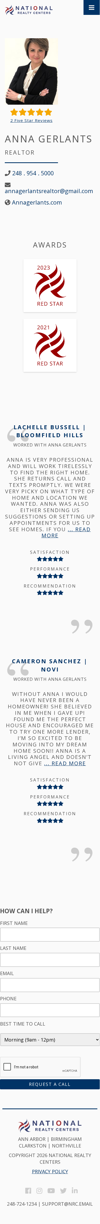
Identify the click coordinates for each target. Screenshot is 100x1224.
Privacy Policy (50, 1171)
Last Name (13, 948)
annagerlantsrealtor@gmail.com (49, 191)
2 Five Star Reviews (31, 120)
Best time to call (22, 1024)
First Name (14, 923)
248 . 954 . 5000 (33, 173)
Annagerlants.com (37, 202)
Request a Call (50, 1084)
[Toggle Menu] (92, 7)
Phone (8, 999)
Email (7, 973)
